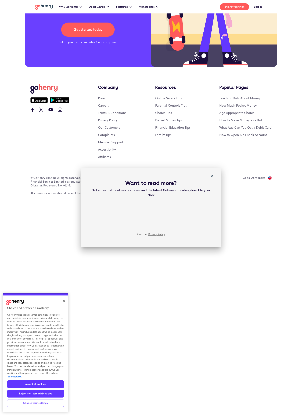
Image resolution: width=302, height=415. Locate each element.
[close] (212, 176)
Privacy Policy (156, 234)
